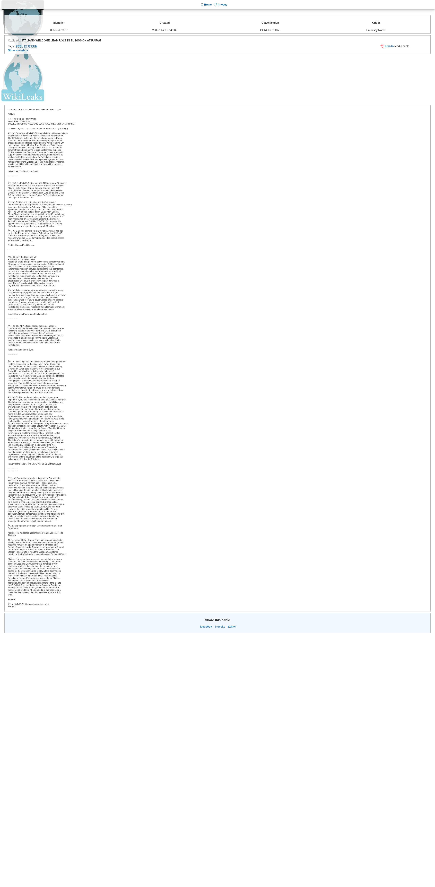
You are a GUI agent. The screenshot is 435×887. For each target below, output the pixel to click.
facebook (205, 626)
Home (208, 4)
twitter (231, 626)
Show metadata (18, 50)
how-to (389, 46)
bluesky (219, 626)
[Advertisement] (217, 79)
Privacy (222, 4)
